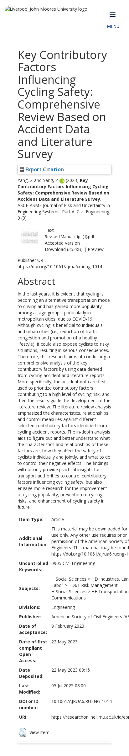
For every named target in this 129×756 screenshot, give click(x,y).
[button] (22, 732)
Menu (113, 26)
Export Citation (44, 169)
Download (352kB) (64, 249)
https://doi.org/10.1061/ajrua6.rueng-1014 (60, 266)
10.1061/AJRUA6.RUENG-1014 (81, 701)
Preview (96, 249)
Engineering (63, 607)
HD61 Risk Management (93, 585)
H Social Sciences (68, 579)
